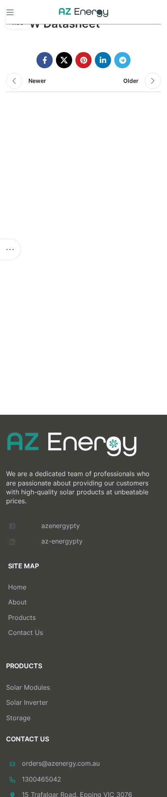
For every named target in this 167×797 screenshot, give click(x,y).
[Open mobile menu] (10, 12)
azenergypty (60, 526)
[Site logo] (83, 11)
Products (22, 617)
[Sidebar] (10, 249)
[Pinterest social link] (83, 60)
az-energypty (62, 541)
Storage (18, 718)
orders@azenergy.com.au (61, 763)
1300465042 (41, 779)
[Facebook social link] (44, 60)
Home (17, 587)
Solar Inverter (27, 702)
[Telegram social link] (122, 60)
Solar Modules (28, 687)
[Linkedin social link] (103, 60)
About (17, 602)
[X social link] (64, 60)
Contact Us (25, 632)
